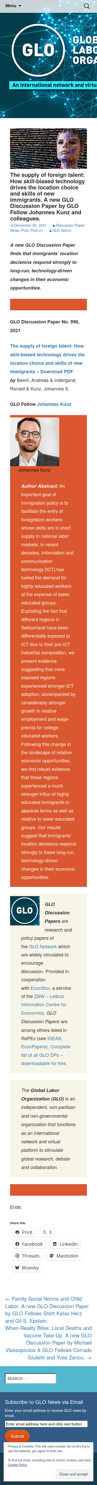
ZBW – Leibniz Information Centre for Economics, (43, 1004)
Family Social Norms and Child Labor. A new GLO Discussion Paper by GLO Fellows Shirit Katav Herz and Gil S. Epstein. (47, 1309)
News (14, 230)
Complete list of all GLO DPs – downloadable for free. (45, 1054)
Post (24, 230)
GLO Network (43, 946)
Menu (10, 6)
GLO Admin (62, 230)
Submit (17, 1436)
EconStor (40, 987)
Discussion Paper (70, 225)
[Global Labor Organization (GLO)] (48, 59)
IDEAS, (55, 1038)
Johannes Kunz (54, 404)
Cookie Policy (17, 1464)
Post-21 (37, 230)
